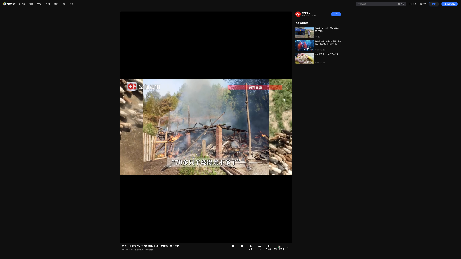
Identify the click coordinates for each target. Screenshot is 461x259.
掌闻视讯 (306, 13)
